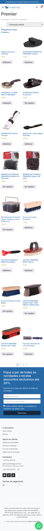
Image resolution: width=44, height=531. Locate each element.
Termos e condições (10, 446)
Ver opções (29, 103)
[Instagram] (9, 475)
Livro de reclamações (10, 449)
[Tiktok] (13, 475)
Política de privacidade (11, 442)
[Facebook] (4, 475)
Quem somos (7, 431)
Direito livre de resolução (11, 452)
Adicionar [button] (7, 62)
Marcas (5, 434)
